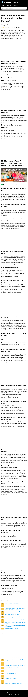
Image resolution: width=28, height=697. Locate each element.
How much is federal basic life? (11, 670)
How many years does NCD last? (12, 628)
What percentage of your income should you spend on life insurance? (15, 617)
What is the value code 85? (10, 675)
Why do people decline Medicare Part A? (13, 683)
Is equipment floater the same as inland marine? (15, 619)
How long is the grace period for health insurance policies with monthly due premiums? (15, 609)
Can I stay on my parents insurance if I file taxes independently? (15, 626)
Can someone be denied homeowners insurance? (15, 606)
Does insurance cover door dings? (12, 614)
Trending (3, 5)
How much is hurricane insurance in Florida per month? (15, 660)
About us (10, 694)
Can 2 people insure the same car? (12, 603)
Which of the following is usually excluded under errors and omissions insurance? (15, 668)
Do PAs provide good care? (11, 673)
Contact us (15, 5)
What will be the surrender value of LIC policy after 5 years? (15, 623)
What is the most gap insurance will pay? (13, 611)
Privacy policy (17, 694)
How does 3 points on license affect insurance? (15, 665)
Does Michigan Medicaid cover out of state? (14, 662)
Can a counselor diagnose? (11, 678)
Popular (9, 5)
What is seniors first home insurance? (13, 680)
